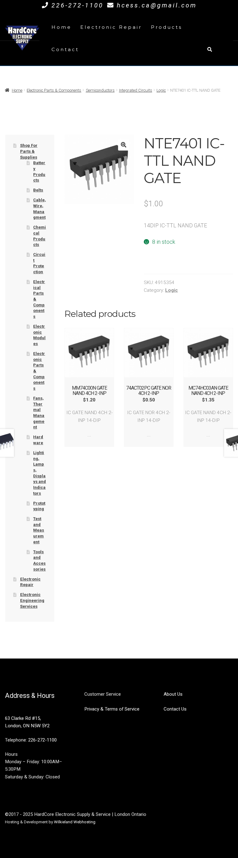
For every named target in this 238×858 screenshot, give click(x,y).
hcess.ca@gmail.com (157, 5)
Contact (65, 49)
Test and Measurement (38, 530)
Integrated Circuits (135, 90)
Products (166, 27)
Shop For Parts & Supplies (28, 151)
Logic (161, 90)
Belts (38, 190)
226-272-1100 (77, 5)
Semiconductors (100, 90)
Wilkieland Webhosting (74, 822)
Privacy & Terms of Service (111, 709)
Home (61, 27)
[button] (123, 144)
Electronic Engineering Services (32, 600)
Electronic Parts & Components (54, 90)
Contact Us (175, 709)
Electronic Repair (111, 27)
